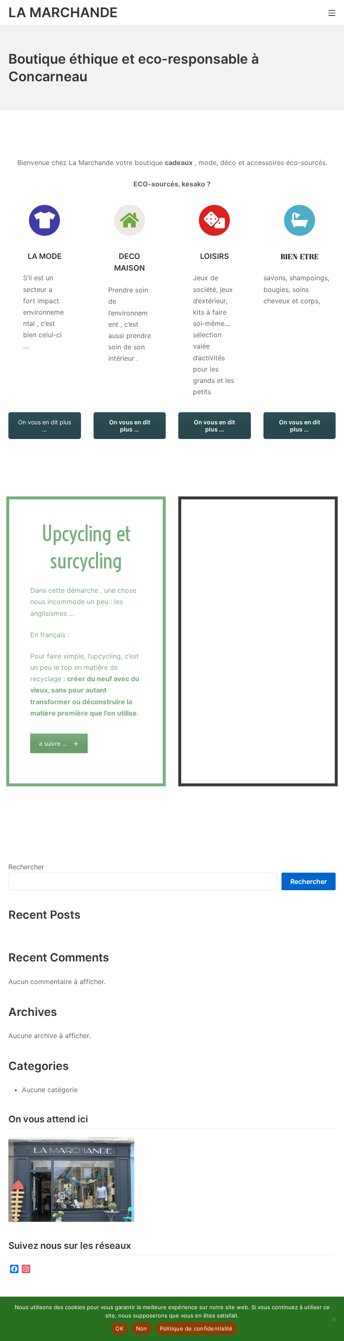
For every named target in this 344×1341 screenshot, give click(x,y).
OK (119, 1328)
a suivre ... (53, 743)
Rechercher (26, 867)
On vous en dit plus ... (44, 426)
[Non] (333, 1319)
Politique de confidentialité (196, 1328)
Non (141, 1328)
